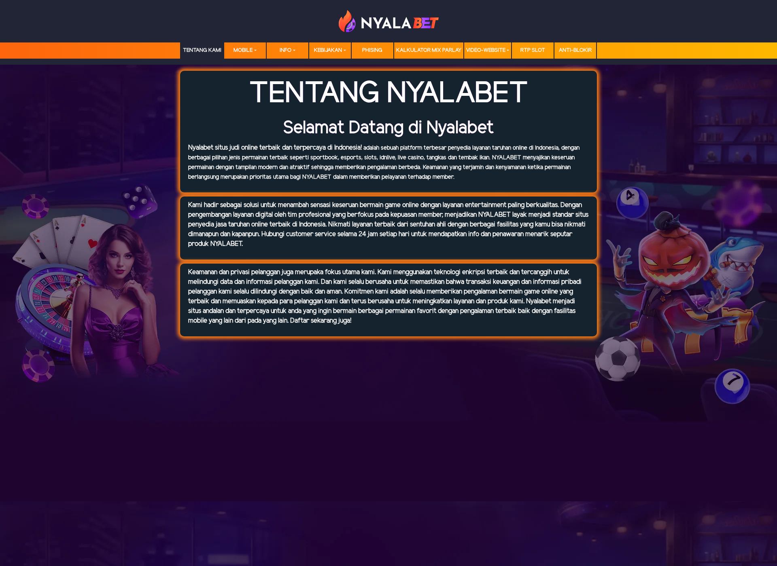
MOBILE (243, 50)
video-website (485, 50)
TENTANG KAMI (202, 50)
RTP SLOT (532, 50)
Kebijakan (328, 50)
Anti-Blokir (575, 50)
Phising (372, 50)
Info (285, 50)
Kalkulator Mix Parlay (428, 50)
